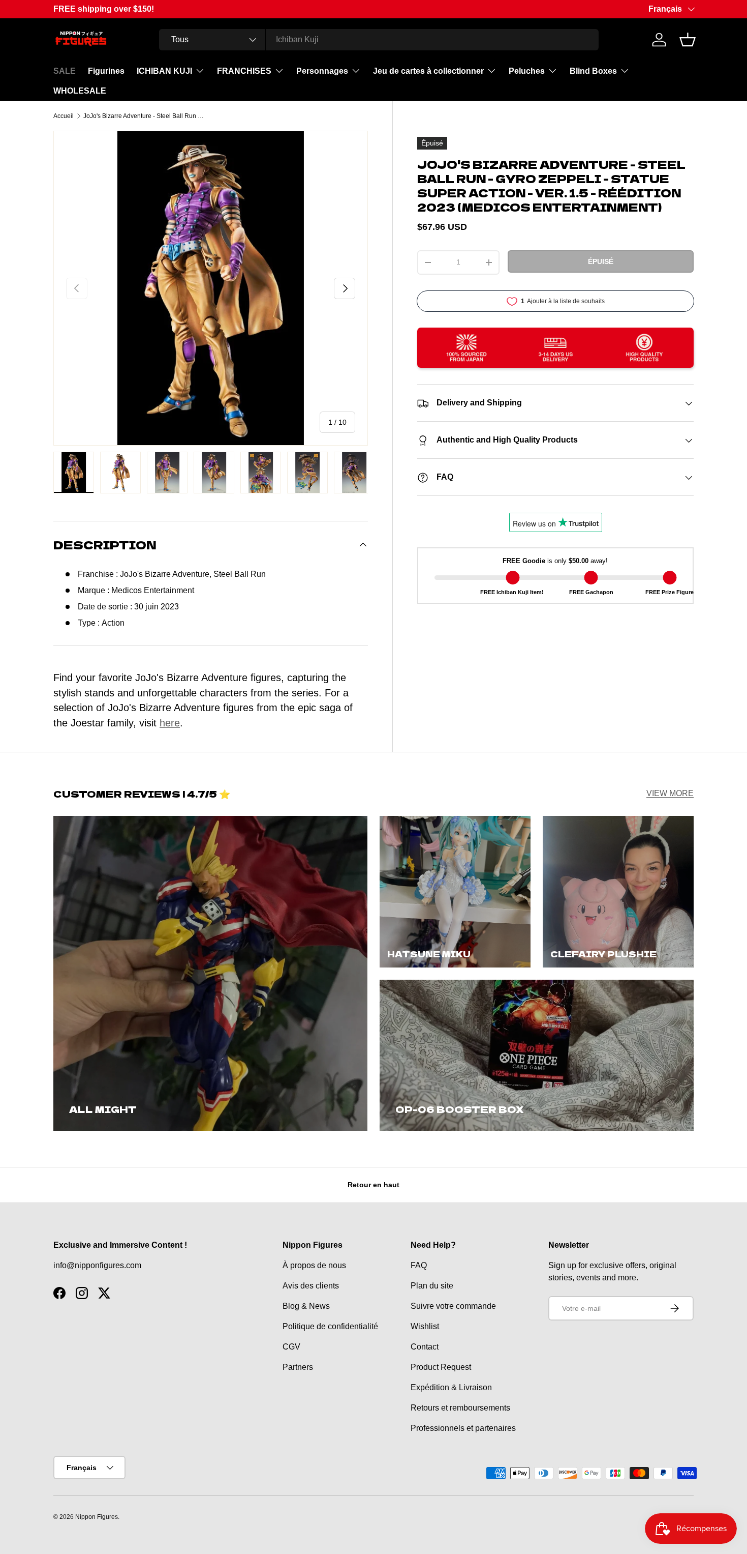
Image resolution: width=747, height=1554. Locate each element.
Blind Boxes (593, 71)
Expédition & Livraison (451, 1387)
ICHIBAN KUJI (164, 71)
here (170, 722)
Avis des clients (311, 1285)
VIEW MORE (670, 793)
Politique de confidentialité (330, 1326)
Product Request (441, 1367)
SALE (64, 71)
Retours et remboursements (460, 1407)
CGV (291, 1346)
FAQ (419, 1265)
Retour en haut (373, 1185)
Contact (425, 1346)
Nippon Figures (96, 1516)
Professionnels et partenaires (463, 1428)
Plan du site (432, 1285)
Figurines (106, 71)
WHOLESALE (79, 90)
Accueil (63, 116)
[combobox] (379, 39)
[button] (687, 39)
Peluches (527, 71)
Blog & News (306, 1306)
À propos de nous (314, 1265)
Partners (298, 1367)
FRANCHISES (244, 71)
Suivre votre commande (453, 1306)
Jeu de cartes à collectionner (428, 71)
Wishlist (425, 1326)
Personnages (322, 71)
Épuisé (600, 261)
